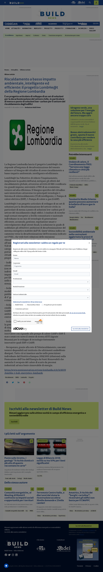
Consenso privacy (21, 309)
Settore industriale (20, 294)
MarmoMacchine (33, 305)
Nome (15, 255)
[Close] (89, 242)
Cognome (16, 263)
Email (15, 271)
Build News (19, 305)
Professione (17, 279)
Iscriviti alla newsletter (81, 329)
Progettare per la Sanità (53, 305)
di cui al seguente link (77, 313)
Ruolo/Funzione (18, 287)
